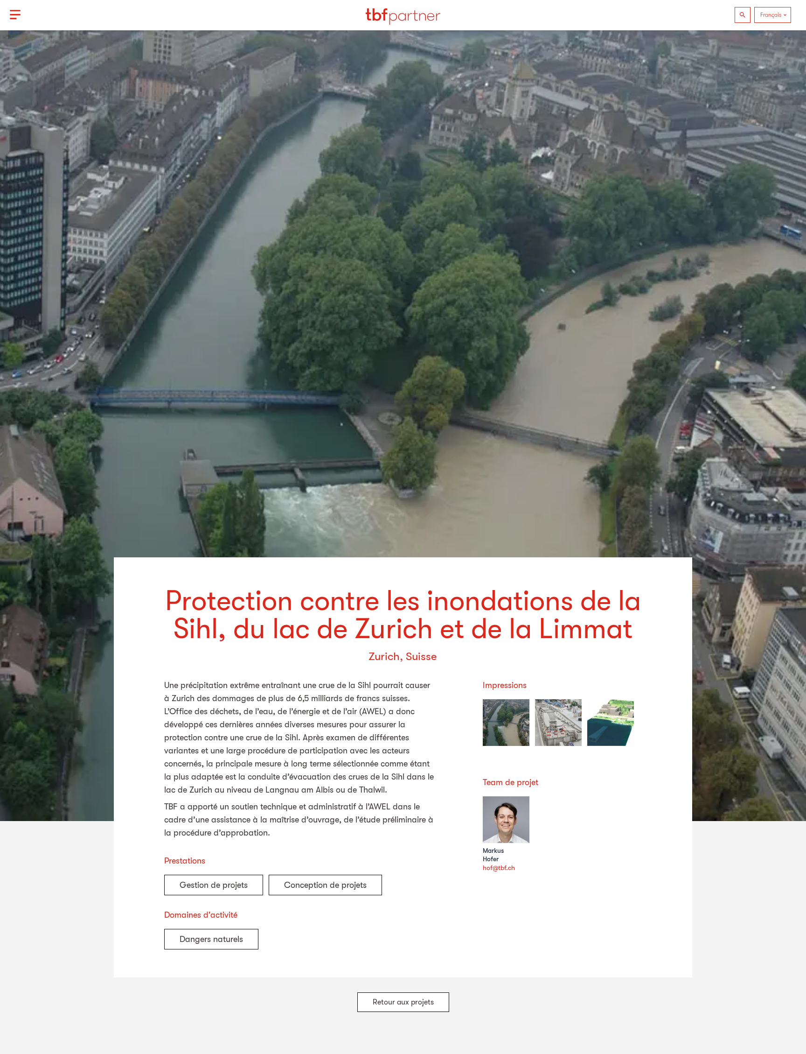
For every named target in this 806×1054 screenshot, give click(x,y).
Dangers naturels (211, 939)
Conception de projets (325, 885)
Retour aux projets (403, 1002)
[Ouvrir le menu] (15, 15)
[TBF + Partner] (403, 15)
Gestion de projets (214, 885)
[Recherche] (742, 15)
